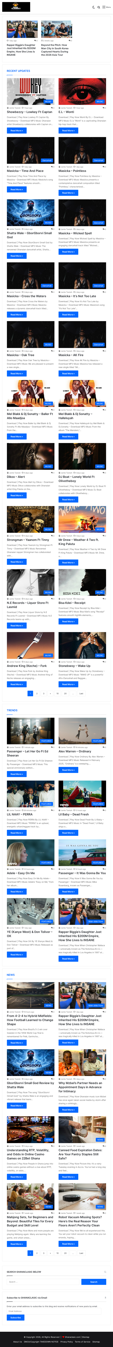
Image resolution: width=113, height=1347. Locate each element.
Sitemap (85, 1337)
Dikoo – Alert (16, 477)
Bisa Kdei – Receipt (72, 603)
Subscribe (15, 1317)
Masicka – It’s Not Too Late (77, 296)
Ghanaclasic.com (72, 1337)
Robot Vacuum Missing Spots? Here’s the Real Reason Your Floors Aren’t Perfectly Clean (80, 1221)
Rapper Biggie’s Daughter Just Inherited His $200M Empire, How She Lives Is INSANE (80, 936)
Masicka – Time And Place (25, 171)
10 (57, 693)
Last (81, 693)
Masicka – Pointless (72, 171)
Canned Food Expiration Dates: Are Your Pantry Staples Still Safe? (80, 1154)
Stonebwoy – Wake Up (74, 666)
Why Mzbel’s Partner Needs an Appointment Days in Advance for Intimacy (80, 1087)
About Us (17, 1342)
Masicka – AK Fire (71, 355)
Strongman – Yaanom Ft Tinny (28, 540)
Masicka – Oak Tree (20, 355)
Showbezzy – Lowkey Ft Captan (29, 112)
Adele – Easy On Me (21, 873)
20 (65, 693)
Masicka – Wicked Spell (75, 233)
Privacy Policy (66, 1342)
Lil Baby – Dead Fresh (74, 814)
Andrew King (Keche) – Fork (27, 666)
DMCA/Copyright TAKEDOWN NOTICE (41, 1342)
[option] (22, 39)
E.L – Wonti (66, 112)
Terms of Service (82, 1342)
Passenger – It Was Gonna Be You (82, 873)
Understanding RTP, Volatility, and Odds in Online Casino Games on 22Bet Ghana (28, 1154)
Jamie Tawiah (15, 108)
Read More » (17, 130)
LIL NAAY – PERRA (20, 814)
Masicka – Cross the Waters (26, 296)
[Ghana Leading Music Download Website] (16, 7)
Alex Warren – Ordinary (75, 751)
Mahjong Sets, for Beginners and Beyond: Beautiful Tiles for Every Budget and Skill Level (30, 1221)
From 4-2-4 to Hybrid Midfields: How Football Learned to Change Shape (30, 1020)
